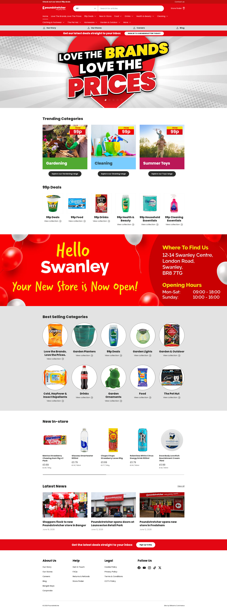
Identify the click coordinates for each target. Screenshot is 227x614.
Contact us (179, 2)
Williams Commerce (177, 606)
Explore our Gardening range (65, 174)
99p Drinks (101, 217)
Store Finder (78, 581)
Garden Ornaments (113, 395)
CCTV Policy (110, 581)
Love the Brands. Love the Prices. (55, 353)
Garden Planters (84, 351)
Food (116, 16)
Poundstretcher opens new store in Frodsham (158, 523)
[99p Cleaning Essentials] (174, 203)
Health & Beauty (143, 16)
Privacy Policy (111, 571)
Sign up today (146, 545)
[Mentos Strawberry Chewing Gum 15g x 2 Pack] (55, 440)
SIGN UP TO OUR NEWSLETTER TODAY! (144, 33)
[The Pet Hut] (171, 377)
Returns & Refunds (81, 576)
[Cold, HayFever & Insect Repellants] (55, 377)
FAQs (75, 571)
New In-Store (105, 16)
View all (180, 486)
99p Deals (88, 16)
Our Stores (96, 28)
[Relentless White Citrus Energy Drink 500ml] (142, 440)
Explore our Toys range (162, 174)
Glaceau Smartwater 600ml (82, 457)
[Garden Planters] (84, 335)
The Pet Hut (73, 22)
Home (45, 16)
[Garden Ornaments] (113, 377)
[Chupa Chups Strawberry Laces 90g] (113, 440)
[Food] (142, 377)
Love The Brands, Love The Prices (66, 16)
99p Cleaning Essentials (174, 219)
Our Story (51, 28)
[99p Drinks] (101, 203)
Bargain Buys (48, 586)
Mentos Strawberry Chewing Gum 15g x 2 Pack (53, 458)
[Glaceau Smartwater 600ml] (84, 440)
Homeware (89, 22)
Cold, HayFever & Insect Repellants (55, 395)
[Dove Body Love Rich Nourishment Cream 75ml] (171, 440)
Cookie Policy (111, 567)
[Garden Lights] (142, 335)
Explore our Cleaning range (113, 174)
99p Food (77, 217)
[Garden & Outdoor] (171, 335)
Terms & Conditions (114, 576)
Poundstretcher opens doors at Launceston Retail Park (112, 523)
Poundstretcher (53, 606)
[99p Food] (77, 203)
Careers (141, 28)
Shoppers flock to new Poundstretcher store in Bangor (64, 523)
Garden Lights (142, 351)
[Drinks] (84, 377)
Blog (182, 28)
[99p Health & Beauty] (126, 203)
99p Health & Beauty (125, 219)
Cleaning (161, 16)
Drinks (128, 16)
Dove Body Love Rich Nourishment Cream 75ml (169, 458)
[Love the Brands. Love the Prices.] (55, 335)
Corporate (47, 590)
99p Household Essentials (150, 219)
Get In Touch (79, 567)
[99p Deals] (53, 203)
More (125, 22)
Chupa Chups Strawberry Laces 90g (112, 457)
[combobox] (118, 8)
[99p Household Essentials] (150, 203)
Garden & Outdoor (109, 22)
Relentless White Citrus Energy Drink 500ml (141, 457)
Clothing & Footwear (52, 22)
